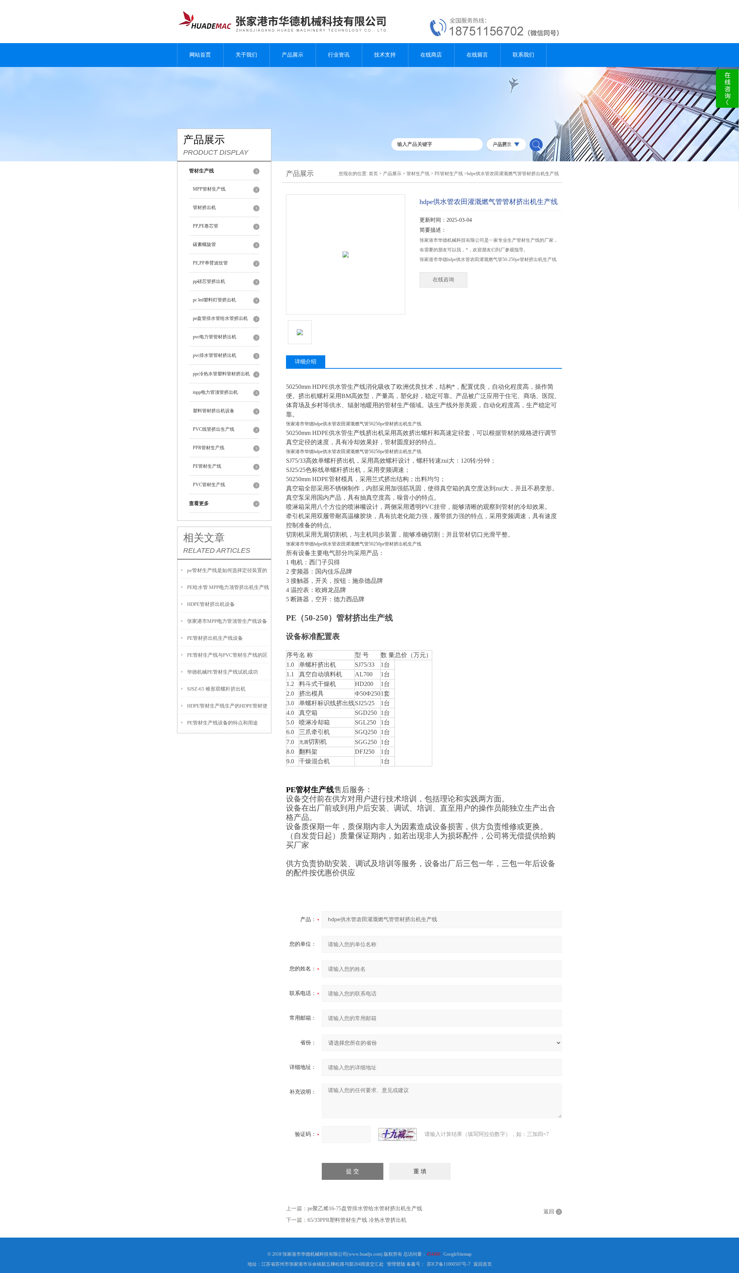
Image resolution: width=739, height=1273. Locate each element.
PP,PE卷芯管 (205, 226)
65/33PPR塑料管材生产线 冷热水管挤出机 (357, 1220)
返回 (548, 1211)
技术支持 (385, 55)
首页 (373, 173)
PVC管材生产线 (209, 484)
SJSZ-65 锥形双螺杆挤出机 (216, 689)
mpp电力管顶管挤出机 (215, 392)
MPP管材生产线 (209, 189)
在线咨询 (443, 280)
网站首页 (200, 55)
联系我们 (523, 55)
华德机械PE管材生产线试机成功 (222, 672)
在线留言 (477, 55)
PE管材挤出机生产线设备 (215, 638)
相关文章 (204, 538)
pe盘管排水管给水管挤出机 (220, 318)
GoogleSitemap (457, 1254)
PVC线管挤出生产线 (213, 429)
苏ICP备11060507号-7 (448, 1264)
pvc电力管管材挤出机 (214, 337)
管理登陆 (396, 1264)
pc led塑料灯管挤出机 (214, 300)
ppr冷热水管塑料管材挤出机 (221, 373)
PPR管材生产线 (208, 447)
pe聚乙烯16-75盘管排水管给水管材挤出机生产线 (365, 1208)
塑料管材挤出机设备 (213, 410)
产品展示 (292, 55)
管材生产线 (418, 173)
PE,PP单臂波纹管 (210, 263)
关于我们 (246, 55)
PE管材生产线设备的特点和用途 (222, 723)
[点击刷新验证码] (397, 1134)
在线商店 (431, 55)
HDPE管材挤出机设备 (211, 604)
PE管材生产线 (207, 466)
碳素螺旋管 (204, 244)
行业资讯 (338, 55)
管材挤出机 (204, 207)
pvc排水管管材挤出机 (214, 355)
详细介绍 (305, 362)
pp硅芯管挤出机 (209, 281)
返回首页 (482, 1264)
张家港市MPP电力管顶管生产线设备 (227, 621)
